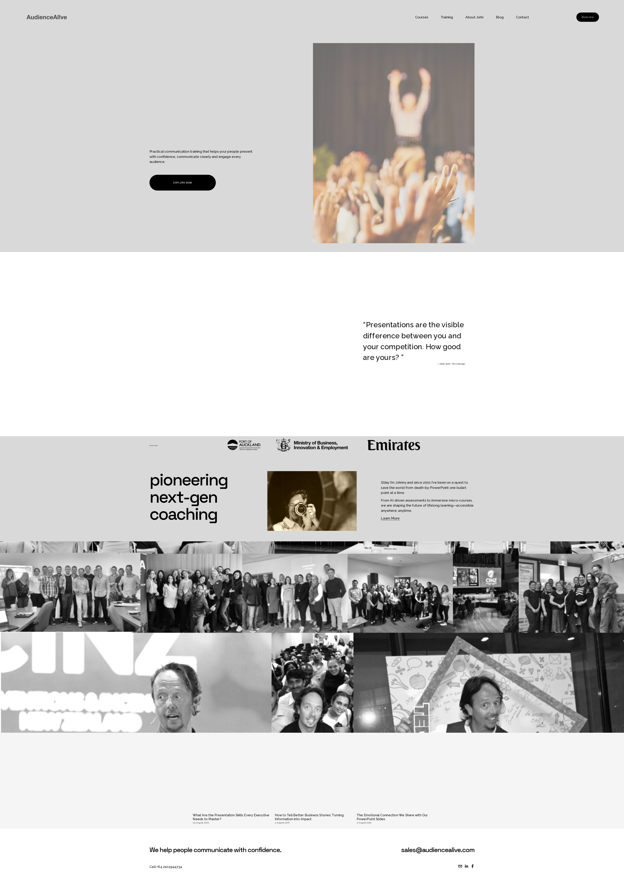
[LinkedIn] (466, 866)
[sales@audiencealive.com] (460, 866)
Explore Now (182, 182)
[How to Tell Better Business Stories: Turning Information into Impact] (313, 809)
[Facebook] (472, 866)
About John (474, 17)
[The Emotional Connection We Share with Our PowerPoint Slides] (395, 809)
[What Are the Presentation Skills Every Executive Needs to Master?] (231, 809)
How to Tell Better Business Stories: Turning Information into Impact (309, 817)
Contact (522, 17)
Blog (500, 17)
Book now (588, 17)
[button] (428, 804)
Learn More (390, 518)
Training (447, 17)
